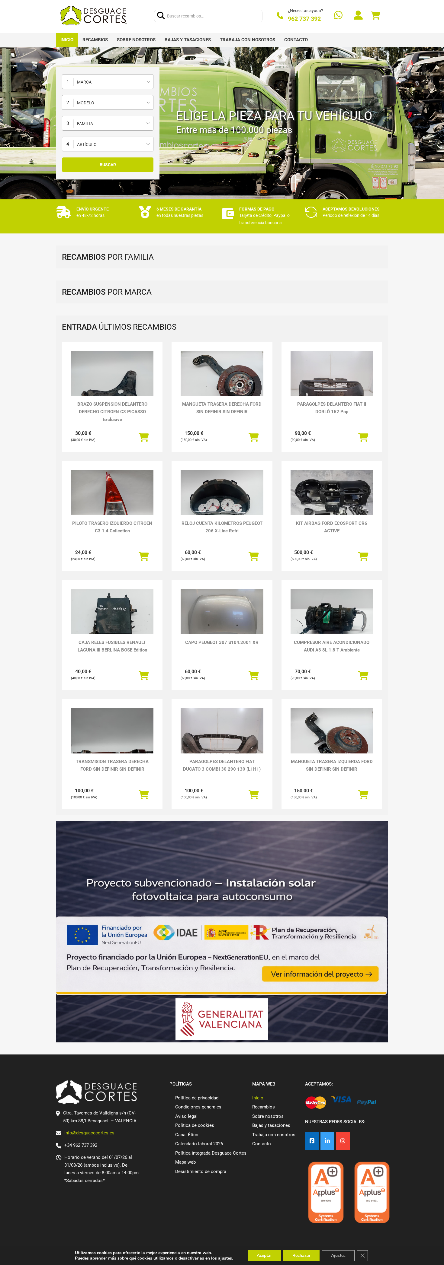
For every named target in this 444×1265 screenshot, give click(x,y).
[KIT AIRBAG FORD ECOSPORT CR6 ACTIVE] (332, 501)
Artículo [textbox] (87, 144)
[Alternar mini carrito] (375, 16)
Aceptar (264, 1255)
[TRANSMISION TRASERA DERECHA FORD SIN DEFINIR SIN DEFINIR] (112, 739)
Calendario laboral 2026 (199, 1143)
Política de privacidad (196, 1098)
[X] (327, 1141)
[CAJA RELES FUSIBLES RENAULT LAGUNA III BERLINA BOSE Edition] (112, 620)
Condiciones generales (198, 1107)
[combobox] (107, 81)
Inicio (66, 40)
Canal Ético (186, 1134)
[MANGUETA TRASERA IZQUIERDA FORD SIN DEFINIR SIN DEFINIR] (332, 739)
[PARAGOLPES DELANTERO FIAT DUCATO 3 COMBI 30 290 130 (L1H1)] (222, 739)
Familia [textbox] (85, 123)
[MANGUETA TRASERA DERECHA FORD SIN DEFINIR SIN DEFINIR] (222, 382)
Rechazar (301, 1255)
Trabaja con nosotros (247, 40)
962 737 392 (304, 18)
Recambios (95, 40)
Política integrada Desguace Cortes (210, 1153)
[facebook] (312, 1141)
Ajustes (338, 1255)
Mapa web (185, 1162)
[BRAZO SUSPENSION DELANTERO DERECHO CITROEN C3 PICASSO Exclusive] (112, 382)
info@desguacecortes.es (89, 1133)
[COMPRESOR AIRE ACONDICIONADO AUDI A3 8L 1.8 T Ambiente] (332, 620)
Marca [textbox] (84, 82)
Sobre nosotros (136, 40)
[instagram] (343, 1141)
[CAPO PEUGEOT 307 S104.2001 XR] (222, 620)
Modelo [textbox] (85, 102)
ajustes (225, 1258)
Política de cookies (194, 1125)
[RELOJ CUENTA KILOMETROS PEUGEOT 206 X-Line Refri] (222, 501)
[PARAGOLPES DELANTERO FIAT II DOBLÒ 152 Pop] (332, 382)
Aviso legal (186, 1116)
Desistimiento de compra (200, 1171)
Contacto (296, 40)
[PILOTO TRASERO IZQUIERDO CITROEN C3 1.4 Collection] (112, 501)
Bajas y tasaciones (188, 40)
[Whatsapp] (338, 15)
